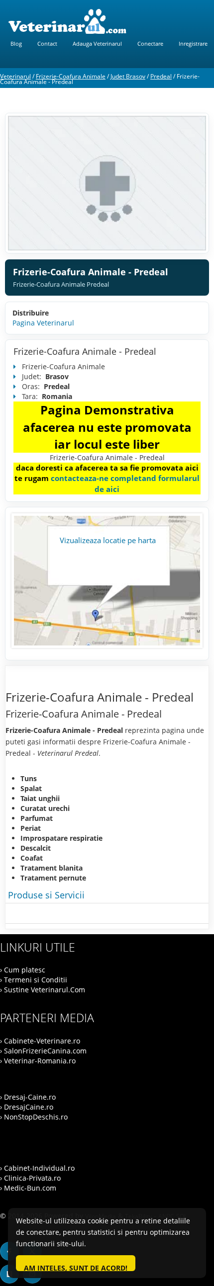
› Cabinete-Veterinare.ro (40, 1040)
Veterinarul (15, 76)
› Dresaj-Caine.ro (28, 1097)
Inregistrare (193, 43)
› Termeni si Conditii (33, 979)
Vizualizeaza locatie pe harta (108, 540)
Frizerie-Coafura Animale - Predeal (84, 351)
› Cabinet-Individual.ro (37, 1168)
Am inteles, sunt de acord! (75, 1267)
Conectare (150, 43)
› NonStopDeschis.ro (34, 1117)
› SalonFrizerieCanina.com (43, 1050)
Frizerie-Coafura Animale (71, 76)
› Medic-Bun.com (28, 1188)
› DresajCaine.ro (26, 1107)
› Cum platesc (22, 969)
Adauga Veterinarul (97, 43)
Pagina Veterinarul (43, 322)
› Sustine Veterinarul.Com (42, 989)
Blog (16, 43)
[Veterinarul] (107, 21)
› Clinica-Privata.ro (30, 1178)
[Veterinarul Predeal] (107, 183)
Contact (47, 43)
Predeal (161, 76)
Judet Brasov (127, 76)
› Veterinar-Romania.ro (38, 1060)
